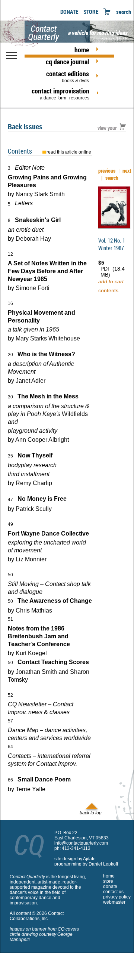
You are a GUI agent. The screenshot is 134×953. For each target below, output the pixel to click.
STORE (90, 11)
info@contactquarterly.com (81, 843)
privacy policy (117, 897)
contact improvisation (60, 93)
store (108, 881)
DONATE (69, 11)
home (81, 49)
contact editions (67, 76)
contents (108, 290)
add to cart (111, 281)
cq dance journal (67, 61)
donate (110, 886)
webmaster (114, 902)
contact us (113, 891)
